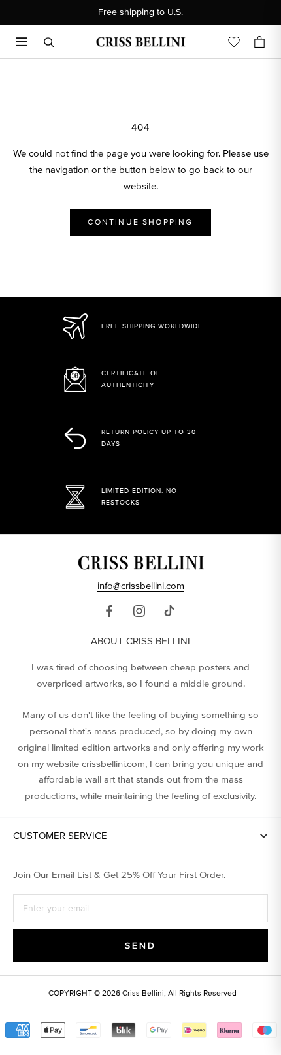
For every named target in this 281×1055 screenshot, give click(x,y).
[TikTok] (169, 611)
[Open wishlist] (233, 41)
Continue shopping (140, 222)
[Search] (49, 42)
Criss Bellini (143, 993)
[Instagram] (139, 611)
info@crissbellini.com (140, 585)
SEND (140, 945)
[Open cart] (259, 42)
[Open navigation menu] (21, 42)
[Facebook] (109, 611)
